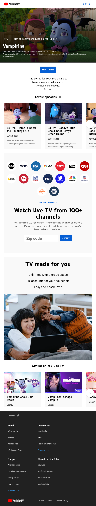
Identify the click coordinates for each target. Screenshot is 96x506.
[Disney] (5, 38)
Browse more (43, 450)
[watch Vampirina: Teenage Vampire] (63, 382)
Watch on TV (13, 431)
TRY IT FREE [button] (48, 69)
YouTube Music (44, 478)
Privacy (41, 501)
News (40, 437)
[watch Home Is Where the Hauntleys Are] (22, 113)
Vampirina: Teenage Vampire (60, 398)
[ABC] (11, 166)
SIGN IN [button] (86, 4)
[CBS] (24, 166)
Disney (10, 405)
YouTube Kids (43, 484)
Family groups (13, 478)
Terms (49, 501)
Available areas (14, 465)
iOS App (11, 437)
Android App (13, 444)
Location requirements (17, 471)
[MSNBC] (72, 179)
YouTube (41, 465)
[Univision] (60, 179)
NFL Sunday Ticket (15, 450)
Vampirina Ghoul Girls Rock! (20, 398)
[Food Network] (24, 179)
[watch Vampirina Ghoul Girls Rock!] (22, 382)
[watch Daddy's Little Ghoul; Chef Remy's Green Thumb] (63, 113)
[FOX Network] (36, 166)
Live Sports (42, 431)
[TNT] (54, 191)
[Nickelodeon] (42, 191)
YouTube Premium (45, 471)
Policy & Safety (62, 501)
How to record (13, 484)
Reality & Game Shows (47, 444)
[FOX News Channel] (36, 179)
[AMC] (72, 166)
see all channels (48, 203)
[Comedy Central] (11, 179)
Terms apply (48, 89)
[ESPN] (60, 166)
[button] (90, 124)
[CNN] (84, 166)
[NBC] (48, 166)
